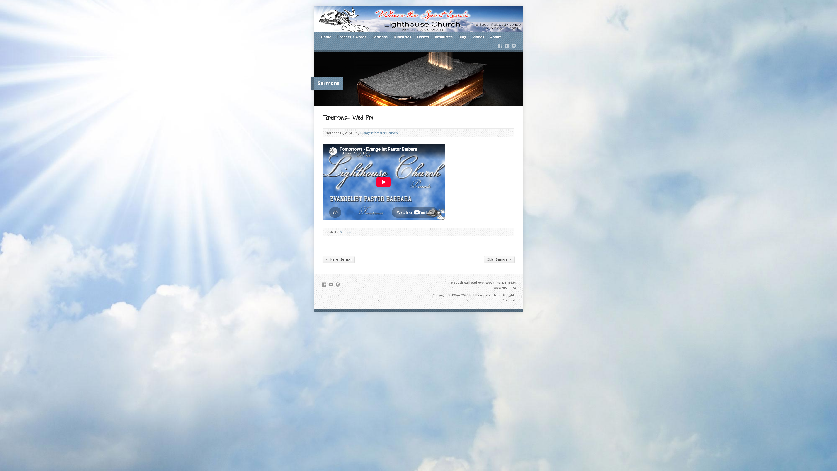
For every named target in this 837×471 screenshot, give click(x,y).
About (495, 36)
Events (423, 36)
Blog (462, 36)
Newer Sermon (338, 259)
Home (326, 36)
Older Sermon (499, 259)
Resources (444, 36)
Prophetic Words (351, 36)
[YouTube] (507, 46)
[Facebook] (500, 46)
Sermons (380, 36)
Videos (478, 36)
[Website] (514, 46)
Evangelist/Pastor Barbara (379, 133)
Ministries (402, 36)
